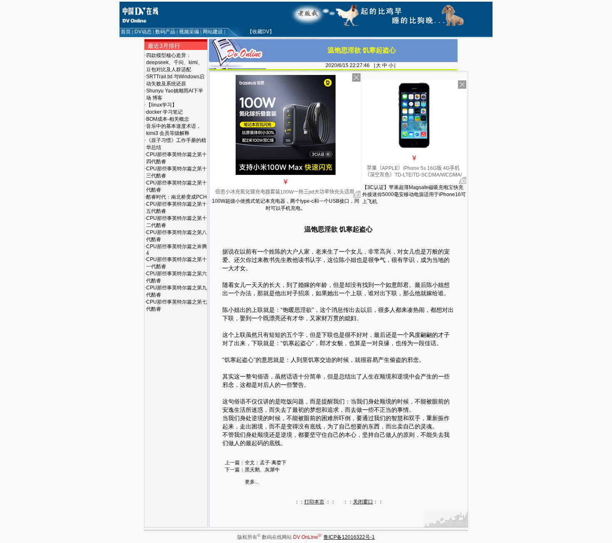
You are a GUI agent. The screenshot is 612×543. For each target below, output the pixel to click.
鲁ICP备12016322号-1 (349, 537)
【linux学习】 (161, 105)
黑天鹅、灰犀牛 (262, 470)
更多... (252, 482)
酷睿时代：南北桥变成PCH (176, 197)
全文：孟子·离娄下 (265, 463)
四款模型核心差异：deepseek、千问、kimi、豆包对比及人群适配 (174, 62)
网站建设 (213, 32)
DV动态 (143, 32)
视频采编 (189, 32)
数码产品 (165, 32)
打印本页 (314, 502)
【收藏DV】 (260, 32)
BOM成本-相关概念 (167, 119)
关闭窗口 (363, 502)
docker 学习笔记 (164, 112)
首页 (126, 32)
